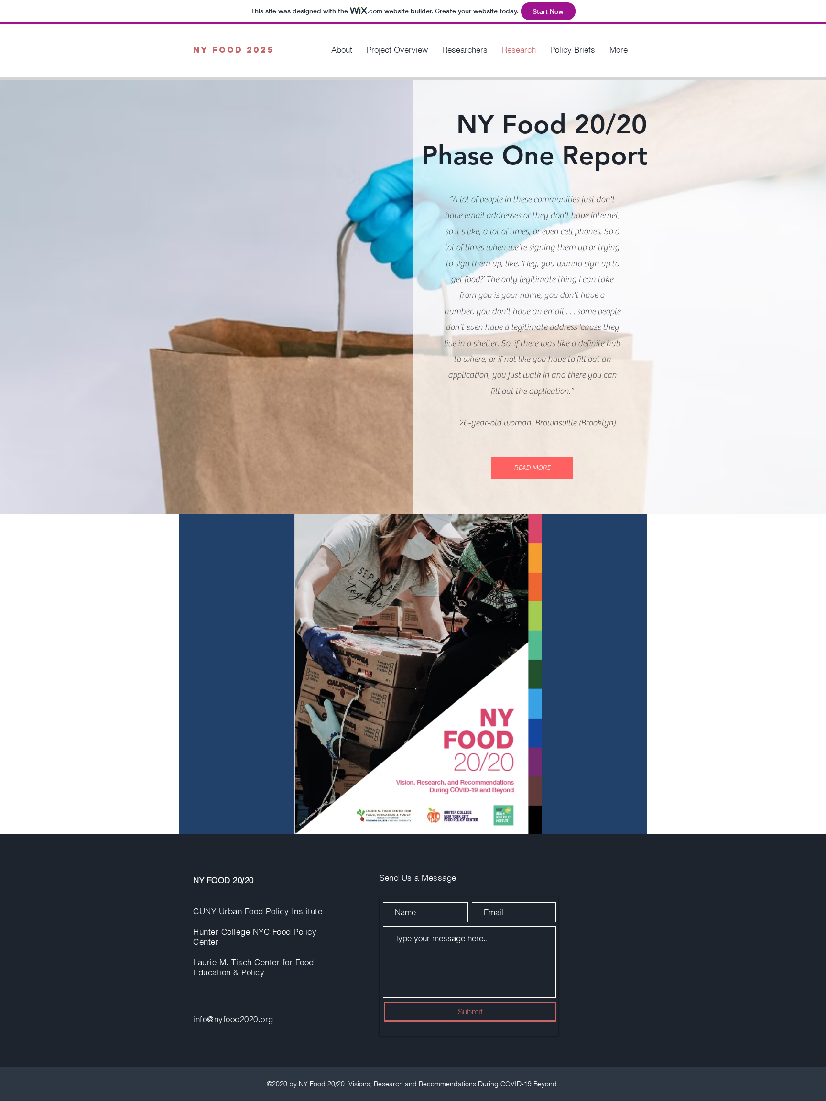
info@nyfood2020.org (233, 1019)
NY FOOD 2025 (233, 49)
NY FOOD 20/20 (223, 880)
